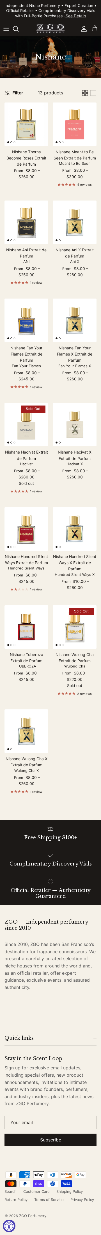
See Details (76, 15)
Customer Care (36, 1191)
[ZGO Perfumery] (50, 28)
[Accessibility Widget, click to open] (9, 1226)
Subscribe (50, 1140)
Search (10, 1191)
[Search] (18, 29)
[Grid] (85, 93)
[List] (93, 93)
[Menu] (6, 29)
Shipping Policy (69, 1191)
